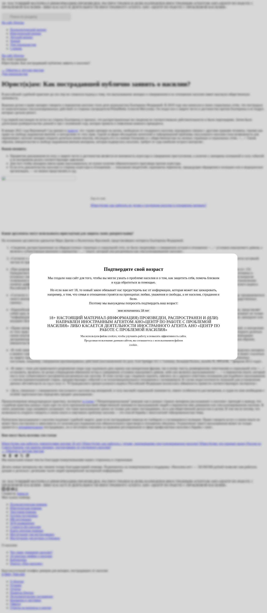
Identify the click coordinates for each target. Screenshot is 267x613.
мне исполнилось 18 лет (133, 310)
